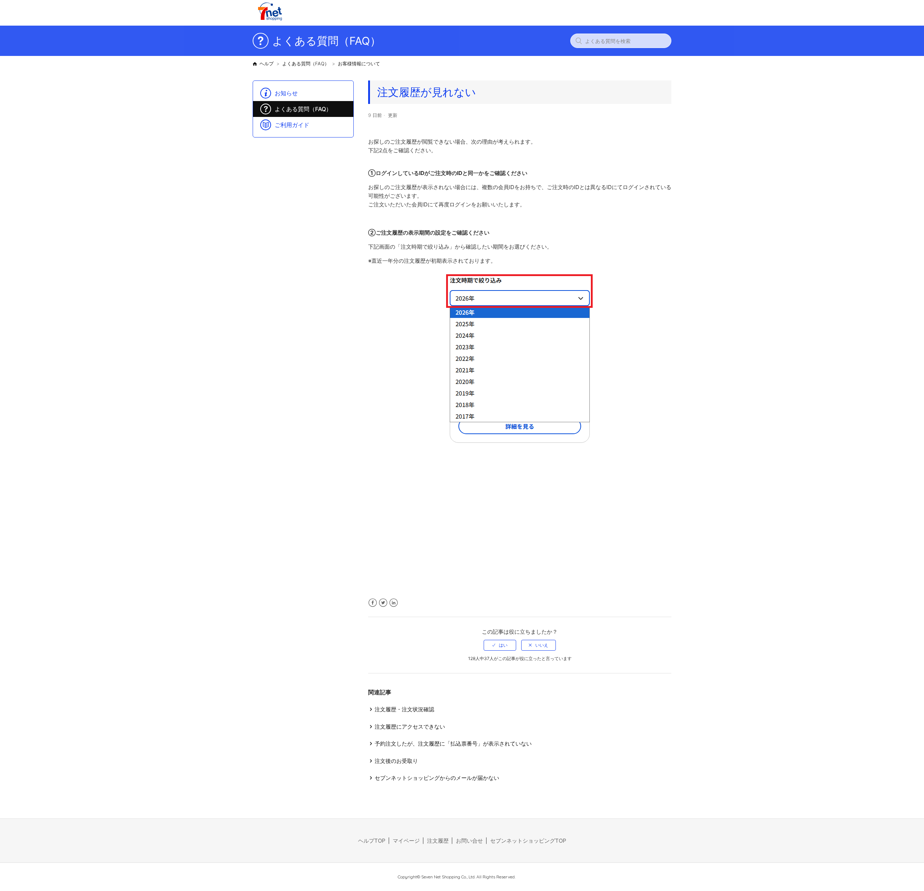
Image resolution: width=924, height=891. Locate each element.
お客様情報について (359, 63)
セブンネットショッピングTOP (528, 840)
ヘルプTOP (371, 840)
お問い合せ (469, 840)
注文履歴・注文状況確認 (404, 709)
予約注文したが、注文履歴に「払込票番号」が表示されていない (453, 743)
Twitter (383, 602)
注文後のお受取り (396, 760)
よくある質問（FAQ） (305, 63)
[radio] (500, 645)
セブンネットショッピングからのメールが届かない (437, 777)
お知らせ (286, 93)
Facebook (372, 602)
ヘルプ (267, 63)
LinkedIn (393, 602)
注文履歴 (438, 840)
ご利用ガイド (292, 124)
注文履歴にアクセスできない (410, 726)
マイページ (406, 840)
